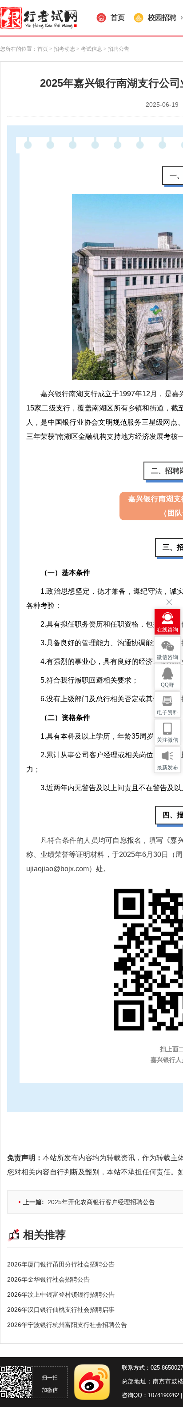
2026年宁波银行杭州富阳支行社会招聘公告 (67, 1324)
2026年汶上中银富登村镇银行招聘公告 (61, 1294)
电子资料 (167, 712)
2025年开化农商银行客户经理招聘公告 (89, 1202)
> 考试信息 (88, 49)
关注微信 (167, 740)
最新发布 (167, 767)
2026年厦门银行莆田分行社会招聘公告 (61, 1264)
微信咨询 (167, 657)
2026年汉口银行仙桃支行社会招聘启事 (61, 1309)
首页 (42, 49)
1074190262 (163, 1395)
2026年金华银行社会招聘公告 (48, 1279)
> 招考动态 (62, 49)
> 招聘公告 (115, 49)
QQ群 (167, 685)
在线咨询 (167, 630)
